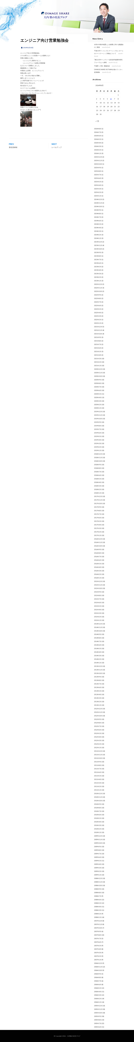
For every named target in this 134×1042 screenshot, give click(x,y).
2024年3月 (97, 231)
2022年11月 (98, 288)
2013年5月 (97, 691)
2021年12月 (98, 327)
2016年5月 (97, 564)
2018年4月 (97, 482)
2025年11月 (98, 160)
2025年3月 (97, 189)
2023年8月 (97, 256)
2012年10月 (98, 716)
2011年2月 (97, 786)
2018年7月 (97, 472)
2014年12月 (98, 624)
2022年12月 (98, 284)
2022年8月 (97, 298)
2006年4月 (97, 991)
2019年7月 (97, 429)
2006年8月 (97, 977)
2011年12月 (98, 751)
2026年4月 (97, 143)
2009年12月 (98, 836)
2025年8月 (97, 171)
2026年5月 (97, 139)
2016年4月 (97, 567)
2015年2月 (97, 617)
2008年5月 (97, 903)
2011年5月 (97, 776)
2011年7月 (97, 769)
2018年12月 (98, 454)
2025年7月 (97, 175)
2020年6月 (97, 390)
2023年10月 (98, 249)
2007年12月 (98, 921)
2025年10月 (98, 164)
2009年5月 (97, 861)
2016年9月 (97, 549)
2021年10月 (98, 334)
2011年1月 (97, 790)
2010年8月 (97, 808)
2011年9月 (97, 762)
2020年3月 (97, 401)
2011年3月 (97, 783)
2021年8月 (97, 341)
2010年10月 (98, 800)
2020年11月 (98, 373)
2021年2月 (97, 362)
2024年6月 (97, 221)
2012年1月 (97, 747)
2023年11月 (98, 245)
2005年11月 (98, 1009)
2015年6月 (97, 602)
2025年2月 (97, 192)
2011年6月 (97, 772)
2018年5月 (97, 479)
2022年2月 (97, 319)
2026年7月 (97, 132)
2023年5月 (97, 267)
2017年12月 (98, 496)
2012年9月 (97, 719)
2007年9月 (97, 931)
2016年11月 (98, 542)
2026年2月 (97, 150)
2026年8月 (97, 129)
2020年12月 (98, 369)
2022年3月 (97, 316)
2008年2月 (97, 914)
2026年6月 (97, 136)
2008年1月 (97, 917)
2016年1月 (97, 578)
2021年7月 (97, 344)
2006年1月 (97, 1002)
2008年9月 (97, 889)
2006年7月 (97, 981)
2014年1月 (97, 663)
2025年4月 (97, 185)
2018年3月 (97, 486)
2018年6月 (97, 475)
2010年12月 (98, 793)
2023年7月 (97, 259)
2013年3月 (97, 698)
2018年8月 (97, 468)
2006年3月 (97, 995)
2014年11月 (98, 627)
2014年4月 (97, 652)
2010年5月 (97, 818)
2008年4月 (97, 907)
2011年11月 (98, 755)
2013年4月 (97, 694)
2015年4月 (97, 610)
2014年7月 (97, 641)
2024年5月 (97, 224)
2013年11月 (98, 670)
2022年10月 (98, 291)
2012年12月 (98, 709)
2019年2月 (97, 447)
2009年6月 (97, 857)
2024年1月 (97, 238)
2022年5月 (97, 309)
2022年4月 (97, 312)
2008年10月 (98, 885)
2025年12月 (98, 157)
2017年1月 (97, 535)
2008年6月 (97, 900)
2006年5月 (97, 988)
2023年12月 (98, 242)
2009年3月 (97, 868)
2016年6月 (97, 560)
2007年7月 (97, 938)
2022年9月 (97, 295)
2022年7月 (97, 302)
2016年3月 (97, 571)
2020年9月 (97, 380)
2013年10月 (98, 673)
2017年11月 (98, 500)
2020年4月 (97, 397)
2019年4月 (97, 440)
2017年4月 (97, 525)
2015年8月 (97, 595)
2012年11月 (98, 712)
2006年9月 (97, 974)
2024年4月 (97, 228)
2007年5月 (97, 946)
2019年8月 (97, 426)
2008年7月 (97, 896)
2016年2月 (97, 574)
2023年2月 (97, 277)
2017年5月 (97, 521)
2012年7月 (97, 726)
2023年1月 (97, 281)
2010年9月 (97, 804)
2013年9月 (97, 677)
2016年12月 (98, 539)
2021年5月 (97, 351)
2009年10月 (98, 843)
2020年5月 (97, 394)
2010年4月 (97, 822)
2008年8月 (97, 892)
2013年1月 (97, 705)
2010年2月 (97, 829)
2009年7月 (97, 854)
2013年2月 (97, 701)
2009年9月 (97, 846)
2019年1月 (97, 450)
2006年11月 (98, 967)
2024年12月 (98, 199)
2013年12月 (98, 666)
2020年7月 (97, 387)
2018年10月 (98, 461)
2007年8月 (97, 935)
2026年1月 (97, 153)
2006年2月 (97, 998)
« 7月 (97, 121)
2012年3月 (97, 740)
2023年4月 (97, 270)
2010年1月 (97, 832)
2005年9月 (97, 1016)
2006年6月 (97, 984)
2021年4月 (97, 355)
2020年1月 (97, 408)
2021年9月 (97, 337)
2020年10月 (98, 376)
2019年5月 (97, 436)
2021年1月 (97, 365)
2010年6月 (97, 815)
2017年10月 (98, 503)
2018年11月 (98, 457)
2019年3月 (97, 443)
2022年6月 (97, 305)
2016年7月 (97, 556)
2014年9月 (97, 634)
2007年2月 (97, 956)
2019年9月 (97, 422)
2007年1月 (97, 960)
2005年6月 (97, 1027)
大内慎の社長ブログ (73, 1036)
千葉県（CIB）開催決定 (102, 66)
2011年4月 (97, 779)
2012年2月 (97, 744)
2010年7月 (97, 811)
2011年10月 (98, 758)
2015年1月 (97, 620)
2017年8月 (97, 510)
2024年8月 (97, 213)
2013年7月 (97, 684)
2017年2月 (97, 532)
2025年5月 (97, 182)
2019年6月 (97, 433)
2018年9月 (97, 464)
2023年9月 (97, 252)
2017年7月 (97, 514)
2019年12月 (98, 411)
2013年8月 (97, 680)
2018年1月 (97, 493)
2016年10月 (98, 546)
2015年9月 (97, 592)
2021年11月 (98, 330)
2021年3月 (97, 358)
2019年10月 (98, 419)
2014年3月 (97, 655)
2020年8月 (97, 383)
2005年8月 (97, 1020)
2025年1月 (97, 196)
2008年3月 (97, 910)
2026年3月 (97, 146)
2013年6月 (97, 687)
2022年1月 (97, 323)
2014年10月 (98, 631)
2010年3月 (97, 825)
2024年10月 (98, 206)
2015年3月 (97, 613)
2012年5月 (97, 733)
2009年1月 (97, 875)
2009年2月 (97, 871)
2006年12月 (98, 963)
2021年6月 (97, 348)
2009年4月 (97, 864)
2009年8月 (97, 850)
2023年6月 (97, 263)
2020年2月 (97, 404)
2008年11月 (98, 882)
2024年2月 (97, 235)
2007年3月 (97, 952)
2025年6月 (97, 178)
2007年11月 (98, 924)
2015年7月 (97, 599)
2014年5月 (97, 648)
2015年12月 (98, 581)
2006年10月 (98, 970)
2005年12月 (98, 1006)
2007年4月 (97, 949)
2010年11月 (98, 797)
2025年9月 (97, 167)
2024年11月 (98, 203)
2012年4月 (97, 737)
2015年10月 (98, 588)
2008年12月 (98, 878)
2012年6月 (97, 730)
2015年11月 (98, 585)
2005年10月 (98, 1013)
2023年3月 (97, 273)
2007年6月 (97, 942)
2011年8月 (97, 765)
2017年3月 (97, 528)
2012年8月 (97, 723)
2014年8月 (97, 638)
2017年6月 (97, 518)
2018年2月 (97, 489)
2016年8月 (97, 553)
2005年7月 (97, 1023)
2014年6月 (97, 645)
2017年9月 (97, 507)
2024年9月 (97, 210)
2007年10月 (98, 928)
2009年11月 (98, 839)
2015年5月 (97, 606)
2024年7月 (97, 217)
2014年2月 (97, 659)
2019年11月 (98, 415)
